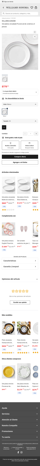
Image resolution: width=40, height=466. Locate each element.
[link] (8, 193)
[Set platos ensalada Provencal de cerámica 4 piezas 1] (5, 79)
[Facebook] (18, 452)
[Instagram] (21, 452)
